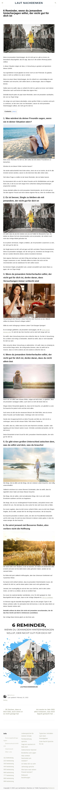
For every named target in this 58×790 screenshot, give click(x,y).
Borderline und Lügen (28, 753)
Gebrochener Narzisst (28, 750)
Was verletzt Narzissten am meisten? (26, 758)
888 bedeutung (9, 778)
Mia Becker (11, 695)
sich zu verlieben (47, 597)
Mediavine (51, 788)
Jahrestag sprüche (27, 767)
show (14, 111)
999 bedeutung (9, 781)
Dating (5, 700)
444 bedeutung (9, 766)
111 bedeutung (8, 758)
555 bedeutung (9, 769)
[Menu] (2, 3)
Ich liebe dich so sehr (28, 764)
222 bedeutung (9, 761)
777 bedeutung (9, 775)
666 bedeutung (9, 772)
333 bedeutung (9, 763)
